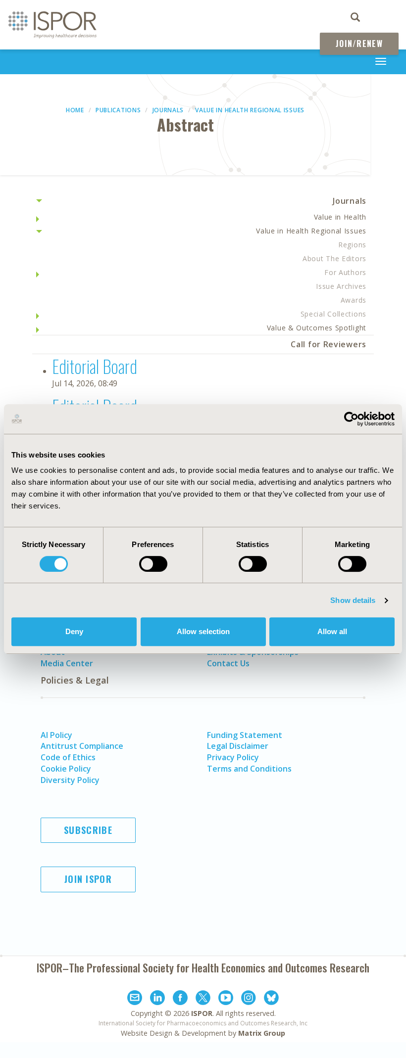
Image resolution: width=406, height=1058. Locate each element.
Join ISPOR (88, 879)
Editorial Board (94, 366)
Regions (352, 244)
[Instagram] (248, 999)
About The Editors (334, 258)
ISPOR (201, 1013)
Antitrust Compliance (82, 745)
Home (75, 110)
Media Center (67, 663)
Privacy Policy (233, 757)
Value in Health (340, 217)
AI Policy (56, 735)
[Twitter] (203, 999)
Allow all (332, 631)
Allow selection (203, 631)
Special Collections (333, 314)
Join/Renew (359, 43)
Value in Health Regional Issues (249, 110)
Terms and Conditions (249, 768)
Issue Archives (341, 286)
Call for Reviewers (328, 344)
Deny (74, 631)
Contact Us (228, 663)
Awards (353, 300)
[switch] (153, 564)
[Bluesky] (271, 999)
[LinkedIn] (157, 999)
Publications (118, 110)
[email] (134, 999)
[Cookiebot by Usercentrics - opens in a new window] (351, 419)
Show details (352, 600)
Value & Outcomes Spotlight (316, 327)
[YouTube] (225, 999)
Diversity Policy (70, 780)
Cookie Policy (66, 768)
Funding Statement (244, 735)
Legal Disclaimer (237, 745)
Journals (168, 110)
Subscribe (88, 830)
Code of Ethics (68, 757)
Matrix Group (261, 1033)
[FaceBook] (180, 999)
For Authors (345, 272)
